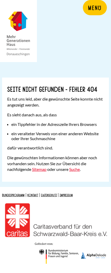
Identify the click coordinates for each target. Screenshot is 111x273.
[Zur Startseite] (18, 31)
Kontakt (32, 195)
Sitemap (39, 169)
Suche (74, 169)
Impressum (66, 195)
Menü (95, 7)
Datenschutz (49, 195)
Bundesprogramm (13, 195)
